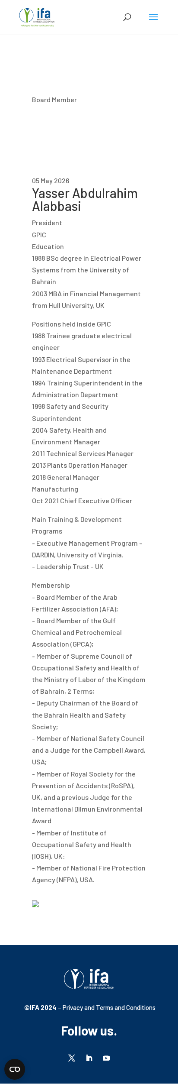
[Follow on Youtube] (106, 1058)
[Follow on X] (72, 1058)
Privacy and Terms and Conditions (108, 1007)
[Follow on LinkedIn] (89, 1058)
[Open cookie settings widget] (14, 1069)
